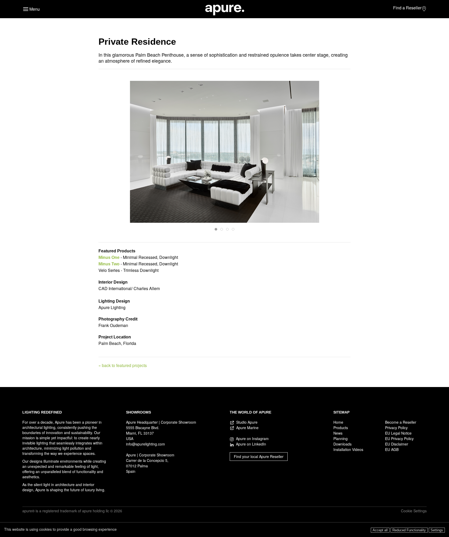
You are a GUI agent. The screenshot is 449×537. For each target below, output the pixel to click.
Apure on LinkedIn (250, 444)
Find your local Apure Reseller (258, 456)
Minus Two (109, 264)
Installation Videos (348, 449)
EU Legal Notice (398, 433)
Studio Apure (246, 422)
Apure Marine (247, 427)
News (337, 433)
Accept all (380, 530)
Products (340, 427)
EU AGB (392, 449)
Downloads (342, 444)
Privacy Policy (396, 427)
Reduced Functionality (409, 530)
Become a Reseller (400, 422)
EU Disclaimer (396, 444)
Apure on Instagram (251, 438)
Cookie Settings (414, 510)
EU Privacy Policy (399, 438)
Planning (340, 438)
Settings (437, 530)
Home (338, 422)
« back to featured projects (122, 365)
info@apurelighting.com (145, 444)
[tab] (216, 229)
